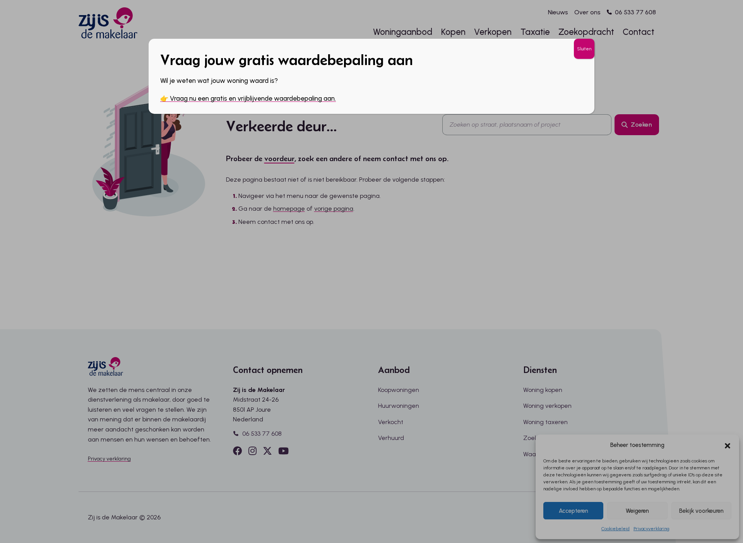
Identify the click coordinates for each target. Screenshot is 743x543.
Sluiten (584, 49)
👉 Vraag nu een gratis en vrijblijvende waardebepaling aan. (248, 98)
